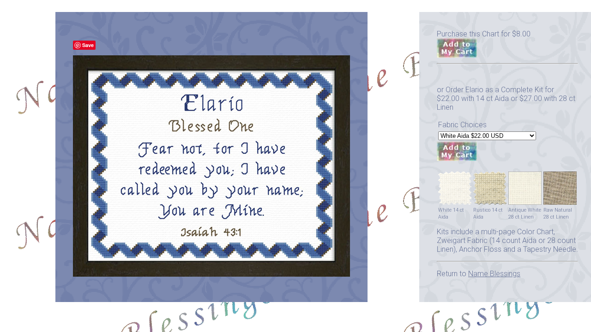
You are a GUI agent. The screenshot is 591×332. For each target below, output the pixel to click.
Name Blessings (494, 273)
